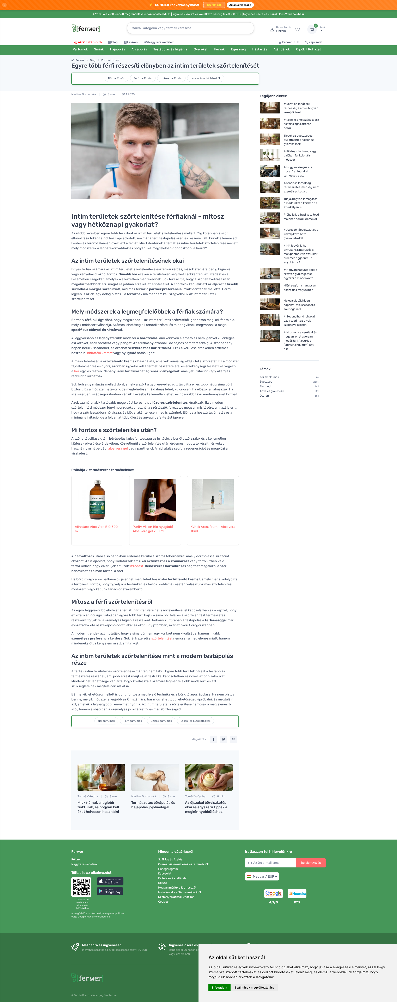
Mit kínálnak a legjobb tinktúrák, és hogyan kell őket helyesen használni (98, 807)
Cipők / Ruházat (308, 49)
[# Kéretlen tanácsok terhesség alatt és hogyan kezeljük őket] (270, 108)
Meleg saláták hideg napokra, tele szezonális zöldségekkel (299, 305)
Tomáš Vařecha (88, 796)
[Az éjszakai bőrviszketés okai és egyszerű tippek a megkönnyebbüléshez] (209, 777)
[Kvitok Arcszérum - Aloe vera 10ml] (213, 498)
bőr (76, 371)
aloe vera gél (118, 448)
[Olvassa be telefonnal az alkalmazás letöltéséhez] (82, 887)
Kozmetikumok (110, 60)
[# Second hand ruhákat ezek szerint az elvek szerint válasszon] (270, 320)
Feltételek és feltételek (173, 878)
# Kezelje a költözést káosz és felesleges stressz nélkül (301, 124)
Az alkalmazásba (240, 4)
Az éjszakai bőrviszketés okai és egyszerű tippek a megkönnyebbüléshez (206, 807)
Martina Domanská (83, 94)
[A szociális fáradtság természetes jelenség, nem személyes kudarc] (270, 187)
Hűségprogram (168, 869)
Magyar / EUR (263, 876)
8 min (111, 94)
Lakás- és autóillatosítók (206, 78)
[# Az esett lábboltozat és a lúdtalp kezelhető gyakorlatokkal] (270, 234)
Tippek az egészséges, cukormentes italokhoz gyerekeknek (299, 140)
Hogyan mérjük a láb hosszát (177, 887)
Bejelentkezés (311, 863)
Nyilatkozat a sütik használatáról (179, 892)
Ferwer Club (290, 42)
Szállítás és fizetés (170, 859)
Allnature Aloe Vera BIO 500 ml (96, 529)
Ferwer (79, 60)
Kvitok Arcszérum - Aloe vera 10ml (213, 529)
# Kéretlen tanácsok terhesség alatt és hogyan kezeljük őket (301, 108)
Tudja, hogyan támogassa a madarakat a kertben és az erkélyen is (301, 203)
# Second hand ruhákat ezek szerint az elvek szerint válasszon (299, 321)
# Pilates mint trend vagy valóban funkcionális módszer (300, 155)
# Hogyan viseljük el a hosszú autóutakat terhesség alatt (298, 171)
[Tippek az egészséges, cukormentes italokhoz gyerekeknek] (270, 139)
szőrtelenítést (161, 638)
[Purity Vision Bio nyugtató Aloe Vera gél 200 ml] (155, 498)
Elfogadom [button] (219, 987)
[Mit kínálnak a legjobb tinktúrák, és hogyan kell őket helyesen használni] (101, 777)
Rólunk (75, 859)
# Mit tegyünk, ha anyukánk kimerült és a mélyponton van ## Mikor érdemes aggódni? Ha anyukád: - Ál (300, 254)
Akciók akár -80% (90, 42)
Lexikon (132, 42)
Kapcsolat (316, 42)
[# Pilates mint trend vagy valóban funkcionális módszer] (270, 155)
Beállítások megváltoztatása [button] (254, 987)
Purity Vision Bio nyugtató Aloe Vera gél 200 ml (153, 529)
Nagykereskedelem (161, 42)
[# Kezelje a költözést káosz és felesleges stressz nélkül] (270, 124)
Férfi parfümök (143, 78)
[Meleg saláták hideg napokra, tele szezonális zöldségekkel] (270, 304)
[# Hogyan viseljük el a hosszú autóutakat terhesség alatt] (270, 171)
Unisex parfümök (171, 78)
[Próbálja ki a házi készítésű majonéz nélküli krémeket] (270, 218)
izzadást (136, 566)
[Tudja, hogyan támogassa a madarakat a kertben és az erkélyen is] (270, 203)
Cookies (163, 901)
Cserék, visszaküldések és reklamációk (183, 864)
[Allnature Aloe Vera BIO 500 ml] (97, 498)
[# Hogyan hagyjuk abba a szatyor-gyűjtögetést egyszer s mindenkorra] (270, 274)
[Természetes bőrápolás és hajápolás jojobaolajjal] (155, 777)
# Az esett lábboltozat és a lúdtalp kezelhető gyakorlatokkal (301, 234)
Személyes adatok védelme (176, 897)
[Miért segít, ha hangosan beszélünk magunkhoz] (270, 289)
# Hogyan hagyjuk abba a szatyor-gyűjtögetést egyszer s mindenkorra (301, 274)
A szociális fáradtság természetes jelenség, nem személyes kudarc (301, 187)
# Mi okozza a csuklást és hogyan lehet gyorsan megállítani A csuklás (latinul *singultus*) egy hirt (300, 340)
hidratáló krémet (99, 353)
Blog (114, 42)
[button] (110, 881)
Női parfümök (116, 78)
